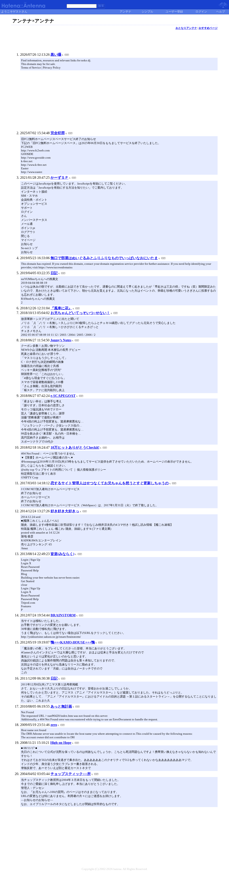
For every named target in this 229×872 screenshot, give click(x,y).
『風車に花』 (61, 308)
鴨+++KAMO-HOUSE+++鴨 (73, 642)
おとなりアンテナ (186, 28)
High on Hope (60, 743)
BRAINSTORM (63, 615)
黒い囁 (56, 54)
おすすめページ (208, 28)
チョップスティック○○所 (71, 774)
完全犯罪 (58, 133)
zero (54, 725)
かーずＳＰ (59, 177)
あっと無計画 (61, 706)
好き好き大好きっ (65, 511)
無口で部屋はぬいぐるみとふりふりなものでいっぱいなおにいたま (104, 258)
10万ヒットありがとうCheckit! (75, 447)
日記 (54, 273)
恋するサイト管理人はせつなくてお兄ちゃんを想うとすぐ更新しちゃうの (110, 483)
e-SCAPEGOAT (63, 396)
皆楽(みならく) (62, 554)
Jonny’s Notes (60, 340)
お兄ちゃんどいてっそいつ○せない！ (80, 313)
